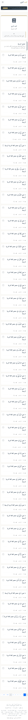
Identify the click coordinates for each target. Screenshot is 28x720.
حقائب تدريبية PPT (18, 712)
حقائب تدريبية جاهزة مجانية (14, 714)
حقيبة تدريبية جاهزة (9, 712)
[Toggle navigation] (3, 2)
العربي (23, 2)
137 (4, 695)
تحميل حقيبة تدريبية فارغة (12, 715)
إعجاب (19, 62)
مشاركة (14, 62)
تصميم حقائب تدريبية (22, 710)
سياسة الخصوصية (8, 708)
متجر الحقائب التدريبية (12, 710)
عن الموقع (21, 708)
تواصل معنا (15, 708)
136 (7, 695)
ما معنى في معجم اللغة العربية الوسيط (17, 56)
